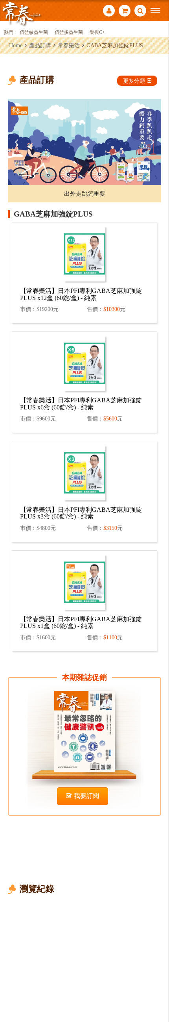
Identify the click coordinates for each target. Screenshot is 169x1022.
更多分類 (134, 81)
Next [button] (151, 142)
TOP (157, 990)
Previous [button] (18, 142)
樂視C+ (97, 32)
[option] (84, 142)
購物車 (125, 12)
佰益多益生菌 (69, 32)
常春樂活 (69, 45)
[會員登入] (109, 12)
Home (15, 45)
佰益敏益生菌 (34, 32)
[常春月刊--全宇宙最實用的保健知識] (21, 13)
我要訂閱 (86, 795)
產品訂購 (40, 45)
